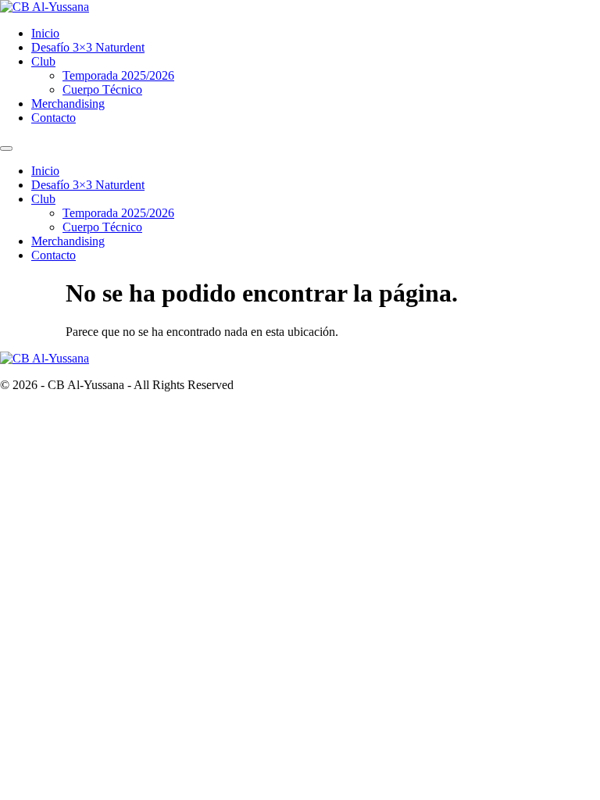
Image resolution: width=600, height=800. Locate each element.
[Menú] (6, 148)
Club (43, 61)
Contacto (53, 117)
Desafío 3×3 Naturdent (88, 47)
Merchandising (68, 103)
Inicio (45, 33)
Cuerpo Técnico (102, 89)
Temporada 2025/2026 (118, 75)
